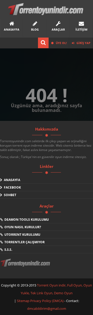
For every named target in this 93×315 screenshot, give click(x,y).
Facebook (11, 187)
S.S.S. (7, 249)
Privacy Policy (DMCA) (47, 300)
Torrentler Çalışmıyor (24, 242)
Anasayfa (11, 180)
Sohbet (9, 195)
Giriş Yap (83, 43)
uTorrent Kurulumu (21, 234)
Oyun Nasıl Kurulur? (22, 227)
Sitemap (23, 300)
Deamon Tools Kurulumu (26, 219)
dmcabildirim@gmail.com (46, 308)
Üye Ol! (61, 43)
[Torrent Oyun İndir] (26, 266)
